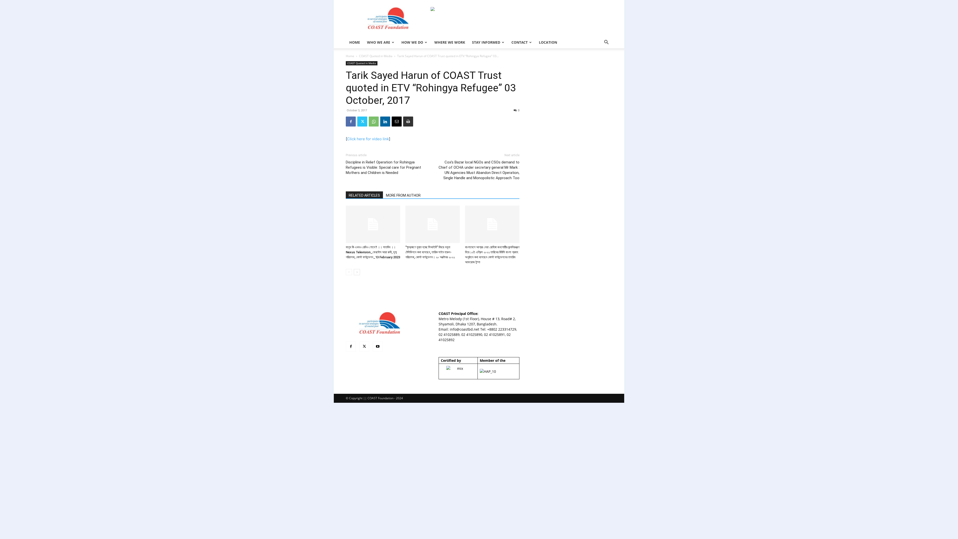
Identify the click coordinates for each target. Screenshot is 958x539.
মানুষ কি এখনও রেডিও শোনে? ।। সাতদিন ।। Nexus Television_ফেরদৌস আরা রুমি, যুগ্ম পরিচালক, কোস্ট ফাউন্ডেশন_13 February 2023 (373, 252)
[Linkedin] (385, 122)
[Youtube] (378, 347)
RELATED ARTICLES (364, 195)
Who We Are (378, 42)
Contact (519, 42)
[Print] (408, 122)
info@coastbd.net (464, 329)
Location (548, 42)
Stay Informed (486, 42)
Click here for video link (368, 138)
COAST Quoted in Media (375, 56)
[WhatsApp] (374, 122)
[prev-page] (349, 272)
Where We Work (449, 42)
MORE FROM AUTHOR (403, 195)
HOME (354, 42)
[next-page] (357, 272)
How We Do (412, 42)
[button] (606, 42)
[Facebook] (351, 122)
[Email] (397, 122)
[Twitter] (362, 122)
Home (350, 56)
